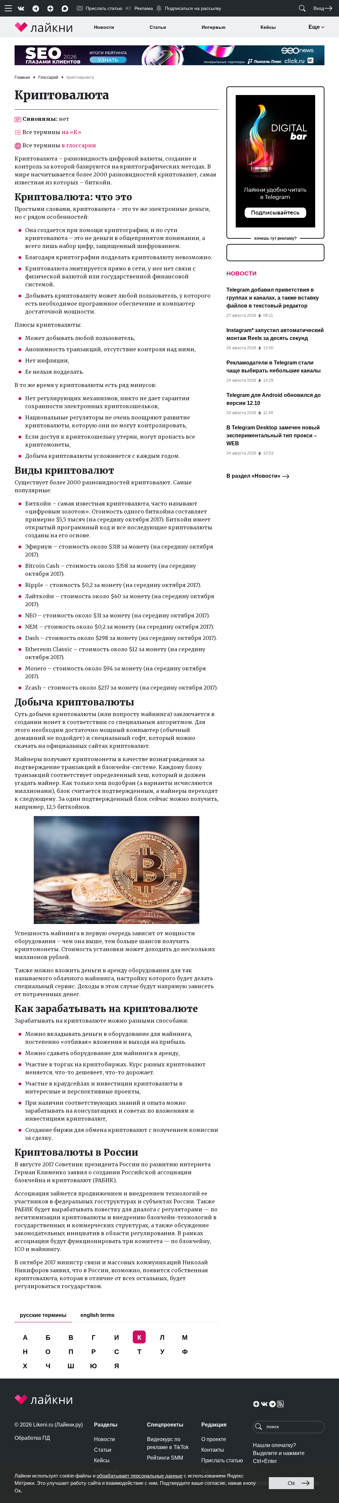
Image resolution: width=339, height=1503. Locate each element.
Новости (104, 27)
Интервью (213, 27)
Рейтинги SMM (165, 1458)
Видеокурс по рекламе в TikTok (168, 1443)
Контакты (212, 1450)
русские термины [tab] (43, 1315)
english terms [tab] (97, 1315)
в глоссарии (79, 145)
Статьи (158, 27)
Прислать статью (222, 1460)
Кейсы (268, 27)
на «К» (71, 132)
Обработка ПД (32, 1438)
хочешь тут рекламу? (275, 238)
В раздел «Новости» (254, 476)
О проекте (213, 1439)
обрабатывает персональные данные (139, 1476)
